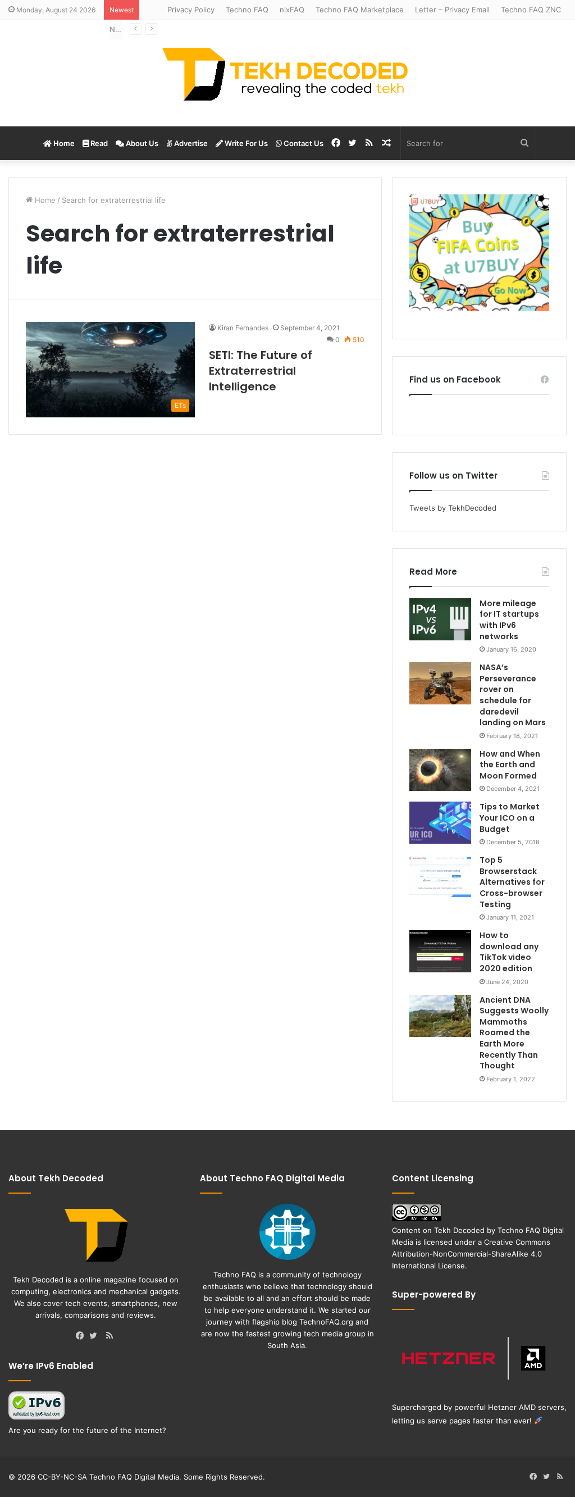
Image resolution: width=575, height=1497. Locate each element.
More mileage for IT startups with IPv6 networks (509, 620)
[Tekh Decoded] (287, 73)
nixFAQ (292, 9)
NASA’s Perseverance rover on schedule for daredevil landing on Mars (513, 695)
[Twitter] (96, 1336)
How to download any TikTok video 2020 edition (509, 952)
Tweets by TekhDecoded (452, 507)
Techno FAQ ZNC (531, 9)
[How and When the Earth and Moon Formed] (440, 770)
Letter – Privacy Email (452, 9)
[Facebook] (82, 1336)
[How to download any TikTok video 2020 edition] (440, 951)
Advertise (190, 143)
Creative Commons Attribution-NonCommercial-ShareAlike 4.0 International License (471, 1253)
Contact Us (302, 143)
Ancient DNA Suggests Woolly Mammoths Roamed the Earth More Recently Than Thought (514, 1033)
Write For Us (245, 143)
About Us (141, 143)
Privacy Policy (191, 9)
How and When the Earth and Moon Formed (510, 764)
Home (63, 143)
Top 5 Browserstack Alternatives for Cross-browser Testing (512, 881)
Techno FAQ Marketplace (360, 9)
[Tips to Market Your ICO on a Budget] (440, 823)
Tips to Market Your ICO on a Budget (510, 817)
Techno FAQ (247, 9)
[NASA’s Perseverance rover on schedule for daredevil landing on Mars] (440, 683)
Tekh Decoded (459, 1230)
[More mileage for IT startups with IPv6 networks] (440, 619)
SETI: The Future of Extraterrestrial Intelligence (260, 370)
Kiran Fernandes (242, 328)
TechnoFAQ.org (326, 1321)
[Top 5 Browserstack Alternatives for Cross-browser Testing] (440, 876)
